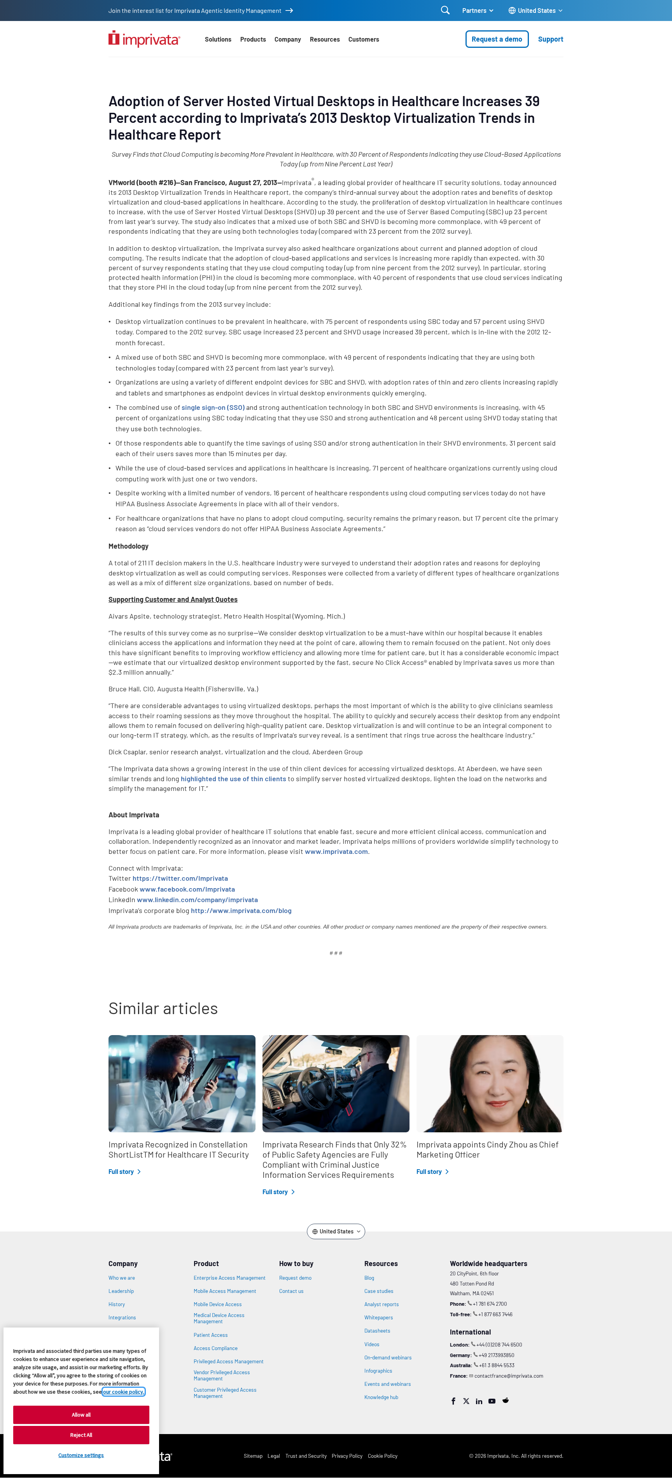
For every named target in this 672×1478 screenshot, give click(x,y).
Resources (325, 39)
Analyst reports (381, 1304)
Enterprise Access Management (230, 1278)
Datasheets (377, 1331)
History (116, 1304)
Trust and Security (306, 1455)
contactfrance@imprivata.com (508, 1375)
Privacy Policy (347, 1455)
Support (551, 39)
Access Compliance (216, 1348)
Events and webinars (387, 1384)
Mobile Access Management (225, 1291)
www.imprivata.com (336, 851)
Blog (369, 1278)
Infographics (378, 1371)
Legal (274, 1455)
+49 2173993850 (496, 1355)
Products (253, 39)
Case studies (379, 1291)
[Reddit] (505, 1400)
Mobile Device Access (218, 1304)
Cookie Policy (382, 1455)
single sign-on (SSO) (213, 407)
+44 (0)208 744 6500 (499, 1344)
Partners (474, 10)
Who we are (121, 1278)
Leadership (121, 1291)
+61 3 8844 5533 (496, 1365)
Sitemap (253, 1455)
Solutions (218, 39)
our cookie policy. (123, 1391)
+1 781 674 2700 (490, 1303)
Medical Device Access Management (219, 1318)
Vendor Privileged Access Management (222, 1375)
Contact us (291, 1291)
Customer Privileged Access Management (225, 1393)
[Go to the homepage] (144, 39)
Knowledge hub (381, 1397)
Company (288, 39)
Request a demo (497, 39)
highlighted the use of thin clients (233, 778)
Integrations (122, 1317)
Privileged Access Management (229, 1361)
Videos (372, 1344)
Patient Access (211, 1335)
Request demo (295, 1278)
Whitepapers (378, 1317)
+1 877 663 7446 (495, 1314)
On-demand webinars (388, 1357)
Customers (363, 39)
